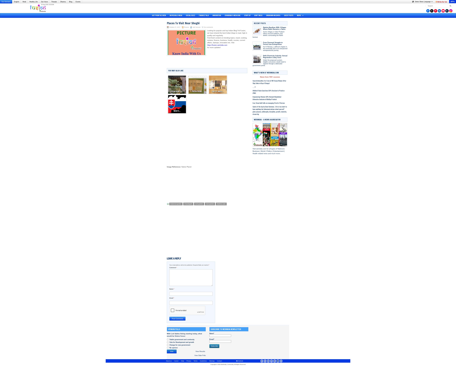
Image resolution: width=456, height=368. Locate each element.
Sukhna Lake (221, 204)
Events (78, 2)
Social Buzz (190, 15)
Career (176, 361)
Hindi (24, 2)
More (299, 15)
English (16, 2)
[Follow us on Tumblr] (447, 11)
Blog (70, 2)
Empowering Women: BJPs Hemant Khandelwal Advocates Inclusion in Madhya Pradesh (267, 97)
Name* (211, 333)
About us (169, 361)
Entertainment (278, 151)
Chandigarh (188, 204)
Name (171, 289)
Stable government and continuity (181, 339)
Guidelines (203, 361)
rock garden (199, 204)
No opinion (173, 348)
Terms (195, 361)
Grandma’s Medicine (232, 15)
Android (240, 361)
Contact (219, 361)
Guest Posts (288, 15)
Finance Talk (204, 15)
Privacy (188, 361)
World (263, 151)
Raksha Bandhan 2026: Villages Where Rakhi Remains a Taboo (274, 28)
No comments (208, 27)
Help (182, 361)
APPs (453, 1)
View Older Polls (200, 355)
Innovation (216, 15)
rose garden (210, 204)
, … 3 (254, 87)
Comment (173, 267)
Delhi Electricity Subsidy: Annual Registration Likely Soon (275, 56)
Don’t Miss (258, 15)
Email (171, 298)
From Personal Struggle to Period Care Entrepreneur (273, 43)
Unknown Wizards (273, 15)
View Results (200, 351)
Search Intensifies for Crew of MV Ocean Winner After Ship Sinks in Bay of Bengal (269, 81)
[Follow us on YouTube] (443, 11)
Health (255, 153)
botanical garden (175, 204)
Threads (54, 2)
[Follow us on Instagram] (450, 11)
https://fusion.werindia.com (217, 45)
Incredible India (176, 15)
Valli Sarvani (196, 27)
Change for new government (179, 345)
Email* (211, 339)
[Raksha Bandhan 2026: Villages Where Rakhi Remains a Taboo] (257, 31)
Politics (269, 151)
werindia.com (261, 149)
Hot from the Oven (159, 15)
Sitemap (212, 361)
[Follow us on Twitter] (431, 11)
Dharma (63, 2)
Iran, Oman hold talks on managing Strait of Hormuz (269, 103)
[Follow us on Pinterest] (435, 11)
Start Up (247, 15)
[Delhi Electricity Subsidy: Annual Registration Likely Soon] (257, 59)
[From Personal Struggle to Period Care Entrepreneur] (257, 46)
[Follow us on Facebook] (428, 11)
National (281, 149)
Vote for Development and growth (181, 342)
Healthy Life (33, 2)
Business (256, 151)
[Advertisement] (10, 55)
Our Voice (44, 2)
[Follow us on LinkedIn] (439, 11)
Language (423, 1)
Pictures (186, 27)
